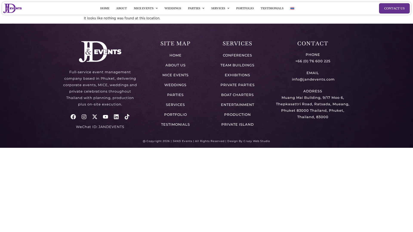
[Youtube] (105, 116)
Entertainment (237, 105)
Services (218, 8)
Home (104, 8)
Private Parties (237, 85)
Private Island (237, 124)
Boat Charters (237, 95)
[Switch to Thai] (292, 8)
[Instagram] (84, 116)
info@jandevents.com (313, 79)
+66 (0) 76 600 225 (312, 61)
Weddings (173, 8)
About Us (175, 65)
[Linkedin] (116, 116)
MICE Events (144, 8)
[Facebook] (73, 116)
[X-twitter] (94, 116)
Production (237, 115)
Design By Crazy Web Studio (248, 141)
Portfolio (245, 8)
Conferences (237, 55)
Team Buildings (237, 65)
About (121, 8)
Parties (194, 8)
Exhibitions (237, 75)
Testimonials (272, 8)
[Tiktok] (127, 116)
